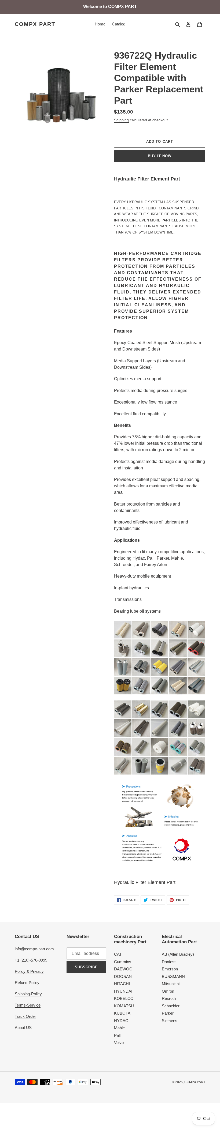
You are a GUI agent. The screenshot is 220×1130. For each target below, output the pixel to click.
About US (23, 1027)
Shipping (121, 120)
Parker (168, 1013)
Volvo (119, 1042)
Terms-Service (28, 1005)
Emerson (170, 969)
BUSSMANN (173, 976)
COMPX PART (35, 24)
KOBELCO (124, 998)
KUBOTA (122, 1013)
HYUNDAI (123, 991)
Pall (117, 1035)
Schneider (170, 1006)
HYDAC (121, 1020)
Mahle (119, 1028)
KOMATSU (124, 1006)
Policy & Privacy (29, 971)
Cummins (122, 961)
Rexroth (169, 998)
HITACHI (122, 983)
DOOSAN (123, 976)
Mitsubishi (170, 983)
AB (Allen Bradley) (178, 954)
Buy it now (159, 156)
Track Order (25, 1016)
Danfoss (169, 961)
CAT (118, 954)
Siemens (169, 1020)
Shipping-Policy (28, 994)
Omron (168, 991)
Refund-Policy (27, 982)
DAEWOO (123, 969)
